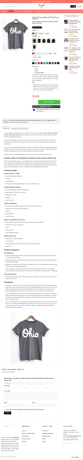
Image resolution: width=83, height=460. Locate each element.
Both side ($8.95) (39, 72)
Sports (45, 11)
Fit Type (34, 30)
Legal (43, 441)
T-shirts (45, 16)
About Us (24, 430)
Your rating (7, 385)
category (50, 120)
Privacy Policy (25, 436)
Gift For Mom (37, 11)
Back (36, 70)
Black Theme (52, 16)
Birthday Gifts (27, 11)
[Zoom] (3, 48)
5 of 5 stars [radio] (40, 387)
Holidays (18, 11)
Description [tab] (6, 128)
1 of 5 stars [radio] (6, 387)
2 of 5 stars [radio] (13, 387)
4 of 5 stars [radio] (30, 387)
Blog (80, 11)
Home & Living (53, 11)
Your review (7, 391)
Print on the (35, 66)
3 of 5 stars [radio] (21, 387)
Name (5, 402)
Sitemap (24, 441)
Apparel (3, 11)
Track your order (65, 11)
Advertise (75, 11)
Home (33, 16)
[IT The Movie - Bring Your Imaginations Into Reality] (41, 6)
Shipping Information (47, 433)
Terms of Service (26, 438)
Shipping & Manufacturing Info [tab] (20, 128)
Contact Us (45, 430)
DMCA (44, 438)
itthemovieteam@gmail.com (74, 436)
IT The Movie (15, 437)
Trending (11, 11)
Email (33, 402)
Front (36, 68)
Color (33, 60)
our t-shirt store (19, 154)
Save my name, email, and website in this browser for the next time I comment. (25, 409)
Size (33, 50)
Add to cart (49, 102)
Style (34, 36)
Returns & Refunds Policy (28, 433)
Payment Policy (46, 436)
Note (33, 82)
